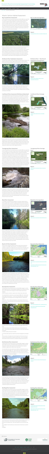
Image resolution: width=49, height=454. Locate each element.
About (18, 447)
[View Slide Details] (17, 439)
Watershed (21, 447)
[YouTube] (2, 0)
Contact (44, 0)
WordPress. (27, 450)
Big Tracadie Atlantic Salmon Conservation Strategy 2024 (39, 33)
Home (41, 0)
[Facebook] (3, 0)
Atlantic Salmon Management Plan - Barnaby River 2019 (39, 304)
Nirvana (24, 450)
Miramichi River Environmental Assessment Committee (18, 4)
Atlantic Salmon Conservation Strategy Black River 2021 (39, 217)
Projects (4, 10)
